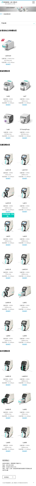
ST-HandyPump (24, 129)
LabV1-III (8, 170)
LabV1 (25, 203)
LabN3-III (24, 269)
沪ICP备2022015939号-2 (23, 482)
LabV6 (25, 236)
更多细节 (8, 64)
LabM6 (25, 442)
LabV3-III (24, 170)
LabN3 (8, 336)
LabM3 (8, 442)
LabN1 (25, 302)
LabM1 (25, 409)
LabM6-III (8, 409)
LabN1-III (8, 269)
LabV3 (8, 236)
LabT (24, 96)
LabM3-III (24, 376)
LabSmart (8, 55)
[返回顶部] (33, 482)
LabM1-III (8, 376)
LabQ (8, 96)
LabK (8, 129)
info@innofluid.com (11, 466)
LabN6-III (8, 302)
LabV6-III (8, 203)
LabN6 (25, 336)
